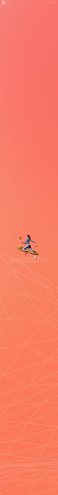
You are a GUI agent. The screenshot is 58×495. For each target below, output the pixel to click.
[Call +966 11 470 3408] (49, 3)
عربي (52, 2)
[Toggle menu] (55, 2)
